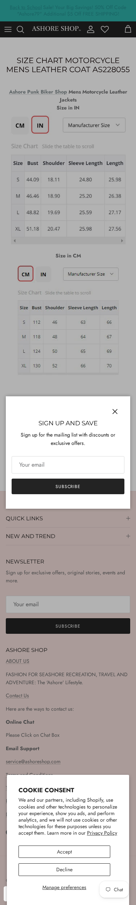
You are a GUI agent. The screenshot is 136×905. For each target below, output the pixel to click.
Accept (64, 851)
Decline (64, 869)
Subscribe (68, 486)
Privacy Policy (102, 832)
